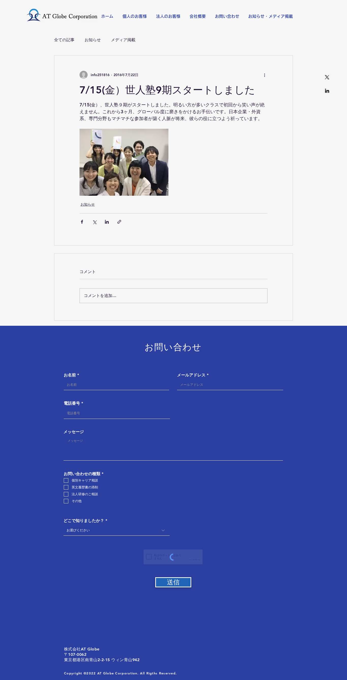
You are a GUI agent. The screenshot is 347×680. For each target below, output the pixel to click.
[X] (327, 77)
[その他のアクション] (264, 75)
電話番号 (72, 403)
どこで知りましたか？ (84, 521)
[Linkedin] (327, 91)
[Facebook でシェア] (82, 221)
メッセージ (74, 432)
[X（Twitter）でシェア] (94, 221)
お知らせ (93, 39)
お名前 (70, 375)
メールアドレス (191, 375)
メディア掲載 (123, 39)
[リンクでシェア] (119, 221)
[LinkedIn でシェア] (106, 221)
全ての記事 (64, 39)
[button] (135, 16)
